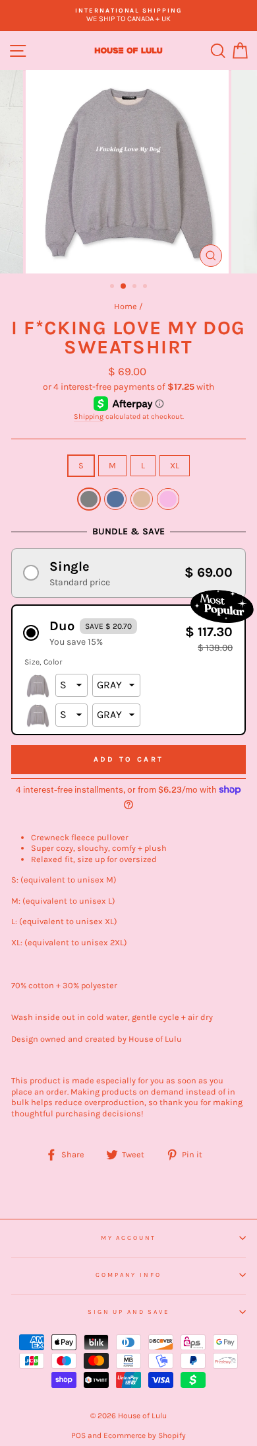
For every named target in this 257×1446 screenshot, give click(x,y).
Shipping (88, 416)
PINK (168, 499)
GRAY (89, 499)
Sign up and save (128, 1311)
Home (125, 306)
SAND (141, 499)
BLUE (115, 499)
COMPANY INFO (128, 1274)
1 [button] (113, 287)
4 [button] (146, 287)
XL (174, 465)
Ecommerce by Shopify (144, 1435)
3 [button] (135, 287)
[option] (128, 15)
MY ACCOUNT (129, 1237)
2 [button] (124, 286)
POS (78, 1435)
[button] (128, 573)
